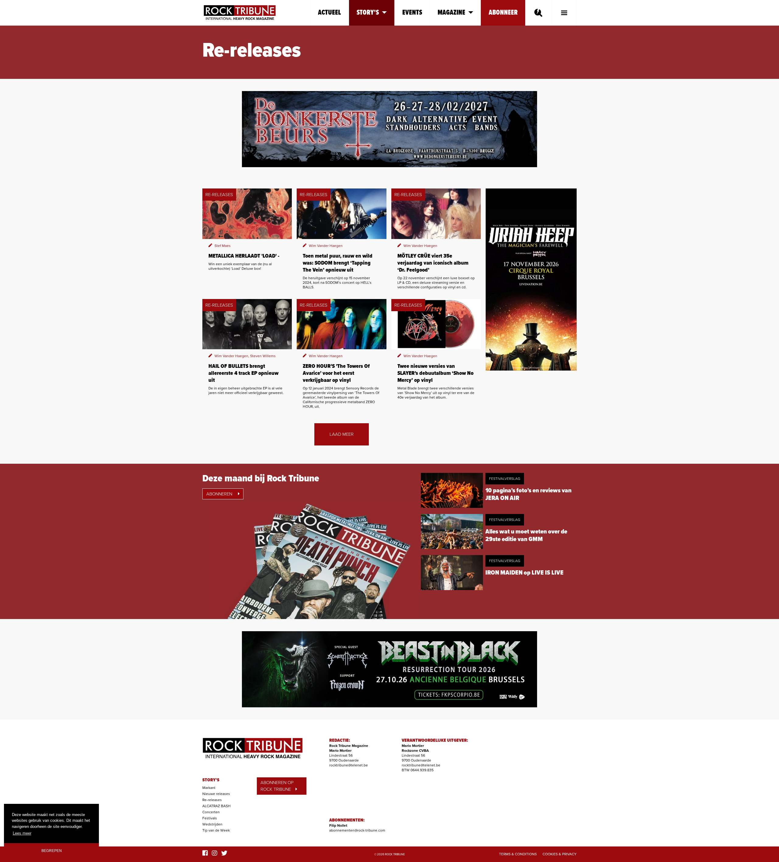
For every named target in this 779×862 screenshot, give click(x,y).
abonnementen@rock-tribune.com (357, 830)
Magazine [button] (451, 12)
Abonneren (219, 494)
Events (412, 12)
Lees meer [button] (22, 833)
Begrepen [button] (51, 851)
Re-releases (212, 800)
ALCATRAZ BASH (216, 806)
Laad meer (342, 434)
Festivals (209, 818)
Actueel (329, 12)
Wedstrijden (212, 824)
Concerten (211, 812)
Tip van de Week (216, 830)
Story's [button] (368, 12)
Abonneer (503, 12)
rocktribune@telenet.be (348, 765)
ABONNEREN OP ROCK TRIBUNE (277, 786)
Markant (208, 788)
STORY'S (210, 780)
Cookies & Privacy (560, 854)
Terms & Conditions (518, 854)
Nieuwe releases (216, 794)
